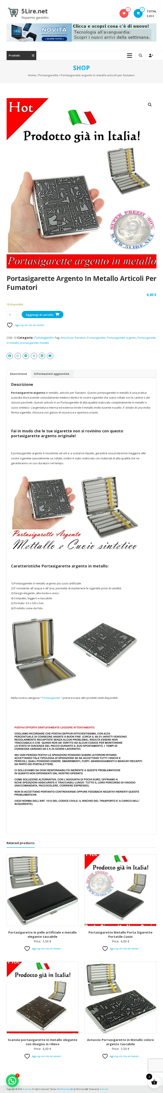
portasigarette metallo (34, 343)
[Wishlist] (124, 13)
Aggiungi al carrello (39, 315)
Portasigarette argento (121, 338)
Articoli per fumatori (73, 338)
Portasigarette (48, 75)
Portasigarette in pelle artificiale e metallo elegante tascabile (42, 934)
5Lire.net (34, 11)
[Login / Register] (151, 55)
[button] (150, 105)
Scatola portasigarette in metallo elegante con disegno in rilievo (42, 1042)
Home (32, 75)
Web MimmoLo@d (65, 1089)
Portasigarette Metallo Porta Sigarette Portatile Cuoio (120, 934)
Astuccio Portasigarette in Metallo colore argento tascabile (120, 1042)
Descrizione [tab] (18, 374)
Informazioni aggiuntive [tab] (51, 374)
